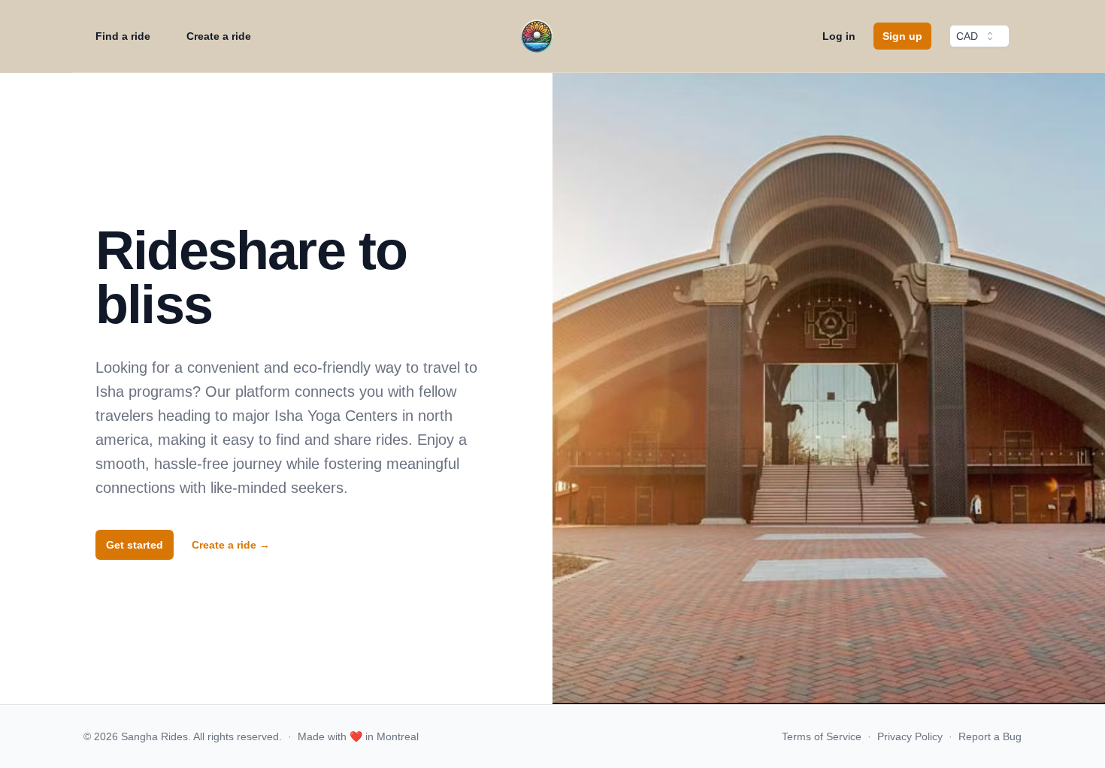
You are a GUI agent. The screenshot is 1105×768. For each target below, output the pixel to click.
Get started (134, 545)
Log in (838, 36)
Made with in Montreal (358, 736)
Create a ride (218, 36)
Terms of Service (821, 736)
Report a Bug (990, 736)
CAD (967, 36)
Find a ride (122, 36)
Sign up (902, 36)
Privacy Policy (910, 736)
